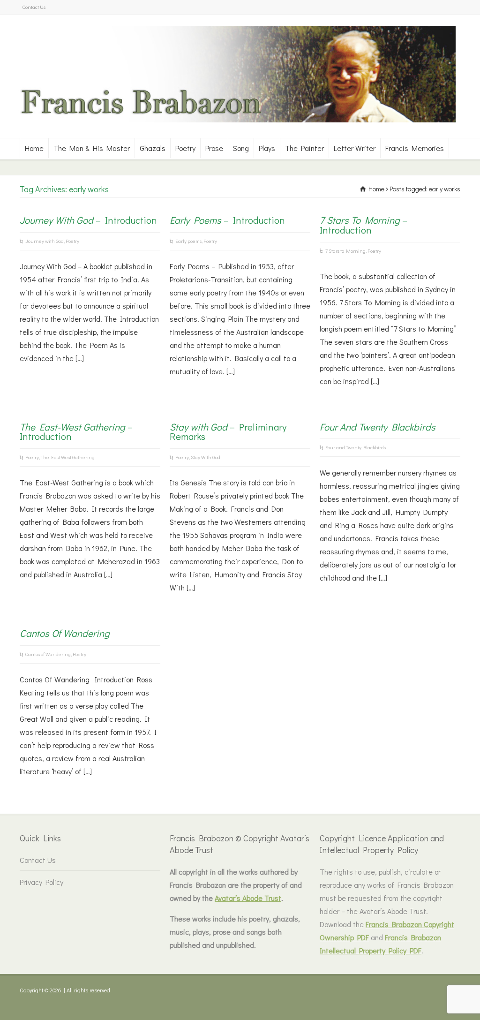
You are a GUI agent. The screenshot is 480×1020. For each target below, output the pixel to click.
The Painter (304, 148)
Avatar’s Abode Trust (248, 898)
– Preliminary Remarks (228, 431)
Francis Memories (414, 148)
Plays (267, 148)
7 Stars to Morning (345, 250)
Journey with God (44, 240)
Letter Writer (354, 148)
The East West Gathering (68, 457)
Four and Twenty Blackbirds (355, 447)
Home (34, 148)
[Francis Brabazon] (235, 119)
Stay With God (205, 457)
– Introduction (88, 220)
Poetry (185, 148)
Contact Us (33, 6)
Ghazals (152, 148)
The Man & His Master (91, 148)
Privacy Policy (41, 882)
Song (241, 148)
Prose (214, 148)
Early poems (188, 240)
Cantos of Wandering (48, 653)
